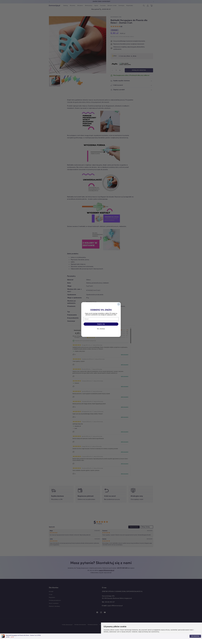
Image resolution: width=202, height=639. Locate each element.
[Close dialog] (119, 304)
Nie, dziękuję (101, 328)
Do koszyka (195, 636)
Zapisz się (101, 324)
